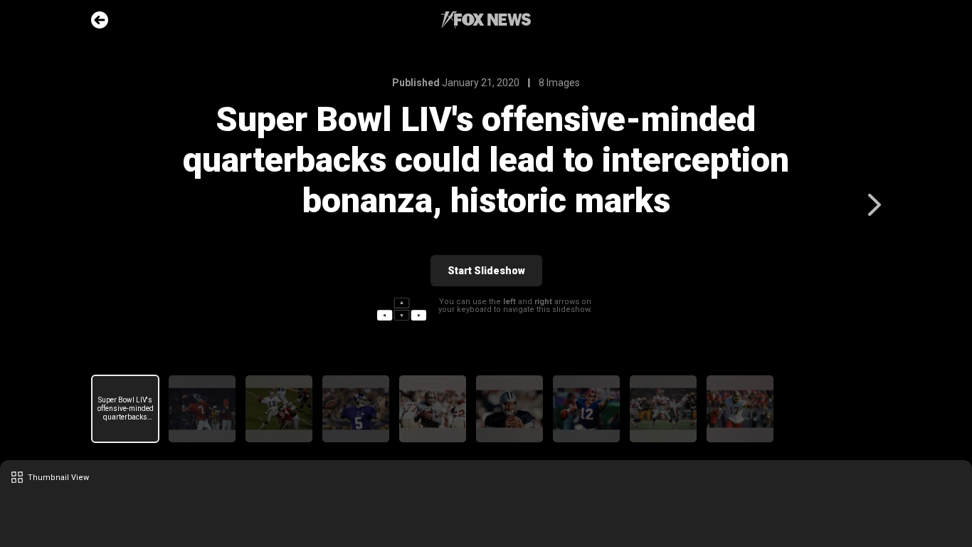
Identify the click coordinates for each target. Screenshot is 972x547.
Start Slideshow (486, 270)
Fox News (486, 19)
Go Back (99, 19)
